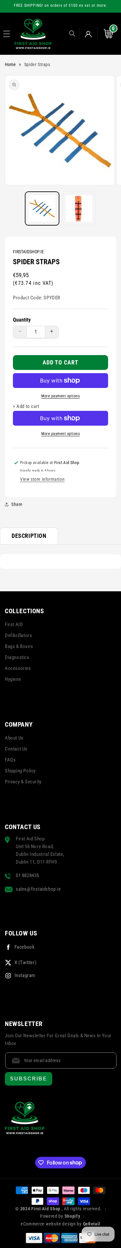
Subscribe (28, 1078)
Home (10, 64)
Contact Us (16, 749)
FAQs (10, 760)
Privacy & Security (23, 782)
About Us (14, 738)
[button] (6, 34)
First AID (14, 624)
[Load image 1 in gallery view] (42, 209)
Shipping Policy (20, 771)
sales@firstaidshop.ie (38, 889)
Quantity (22, 320)
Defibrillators (18, 635)
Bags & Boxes (19, 646)
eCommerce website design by (52, 1223)
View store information (42, 479)
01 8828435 (27, 875)
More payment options (60, 396)
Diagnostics (17, 657)
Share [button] (17, 504)
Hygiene (13, 679)
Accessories (18, 668)
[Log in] (88, 34)
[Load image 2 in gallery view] (79, 209)
